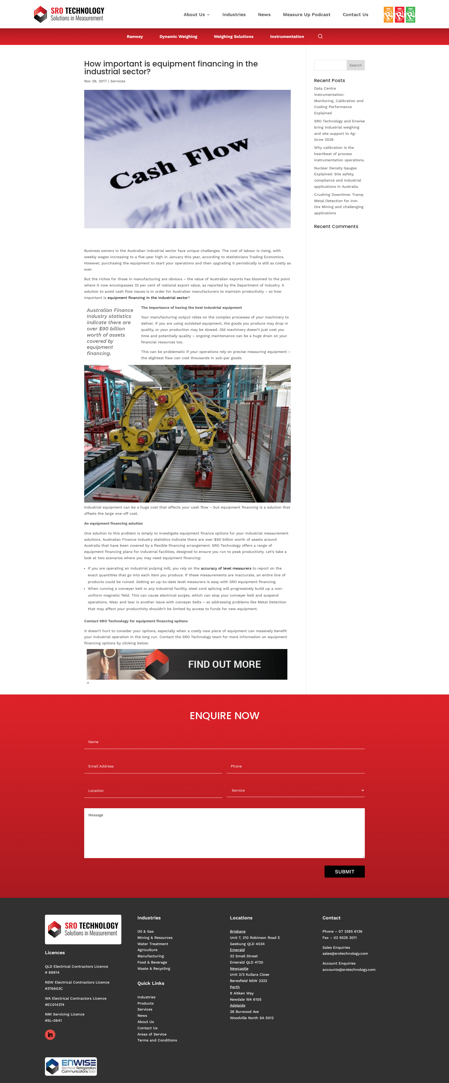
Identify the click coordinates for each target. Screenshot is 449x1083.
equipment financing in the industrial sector (148, 298)
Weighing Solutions (234, 36)
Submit (344, 871)
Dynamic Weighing (178, 36)
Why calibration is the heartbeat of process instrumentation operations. (339, 153)
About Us (194, 15)
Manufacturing (150, 956)
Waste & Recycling (153, 968)
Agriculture (147, 950)
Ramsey (135, 36)
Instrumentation (287, 36)
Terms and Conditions (157, 1040)
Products (145, 1003)
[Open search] (320, 36)
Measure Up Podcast (307, 15)
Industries (234, 15)
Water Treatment (152, 944)
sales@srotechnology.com (345, 953)
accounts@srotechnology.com (348, 969)
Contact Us (355, 15)
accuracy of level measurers (226, 568)
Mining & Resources (155, 937)
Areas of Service (152, 1034)
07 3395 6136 (350, 931)
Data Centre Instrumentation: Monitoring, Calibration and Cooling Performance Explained (339, 100)
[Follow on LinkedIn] (50, 1034)
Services (117, 81)
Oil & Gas (145, 931)
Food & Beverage (152, 962)
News (264, 15)
